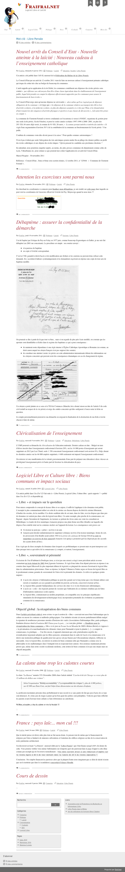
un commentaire (24, 214)
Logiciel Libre (50, 488)
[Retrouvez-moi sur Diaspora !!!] (105, 6)
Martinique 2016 (25, 842)
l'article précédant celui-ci (31, 614)
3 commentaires (24, 768)
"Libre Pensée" (66, 745)
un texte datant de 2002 (34, 563)
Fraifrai (21, 71)
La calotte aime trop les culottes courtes (55, 662)
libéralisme (76, 440)
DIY (23, 828)
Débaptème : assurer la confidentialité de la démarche (59, 224)
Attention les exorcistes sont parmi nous (55, 176)
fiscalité (73, 71)
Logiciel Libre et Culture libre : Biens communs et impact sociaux (53, 478)
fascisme (65, 235)
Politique (49, 71)
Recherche (21, 800)
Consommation (25, 822)
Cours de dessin (32, 775)
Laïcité (56, 71)
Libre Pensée (81, 71)
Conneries (49, 783)
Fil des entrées (24, 43)
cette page (91, 189)
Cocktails (25, 825)
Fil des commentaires (43, 43)
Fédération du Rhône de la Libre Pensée (72, 75)
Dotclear (118, 870)
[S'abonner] (90, 6)
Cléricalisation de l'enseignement (49, 432)
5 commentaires (24, 425)
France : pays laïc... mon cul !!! (47, 722)
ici (42, 496)
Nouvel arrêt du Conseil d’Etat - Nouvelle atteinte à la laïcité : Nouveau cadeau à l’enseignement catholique (57, 57)
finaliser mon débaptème (62, 189)
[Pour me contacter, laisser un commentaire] (97, 6)
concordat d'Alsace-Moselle (62, 762)
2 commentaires (24, 655)
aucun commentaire (25, 467)
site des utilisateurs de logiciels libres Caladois (84, 811)
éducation (66, 71)
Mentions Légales (26, 845)
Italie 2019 (23, 840)
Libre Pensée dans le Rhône (77, 809)
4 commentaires (24, 169)
